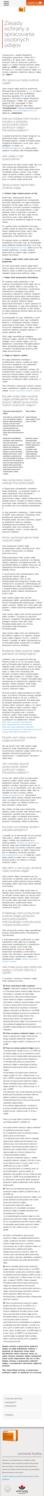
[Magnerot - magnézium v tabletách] (15, 1436)
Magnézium (11, 1406)
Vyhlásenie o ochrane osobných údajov (21, 1476)
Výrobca (9, 1415)
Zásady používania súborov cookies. (24, 391)
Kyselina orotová (14, 1398)
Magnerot (11, 1402)
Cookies (4, 1476)
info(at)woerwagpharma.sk (13, 148)
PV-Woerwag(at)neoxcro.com (14, 248)
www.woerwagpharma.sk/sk (25, 110)
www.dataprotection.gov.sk (14, 855)
